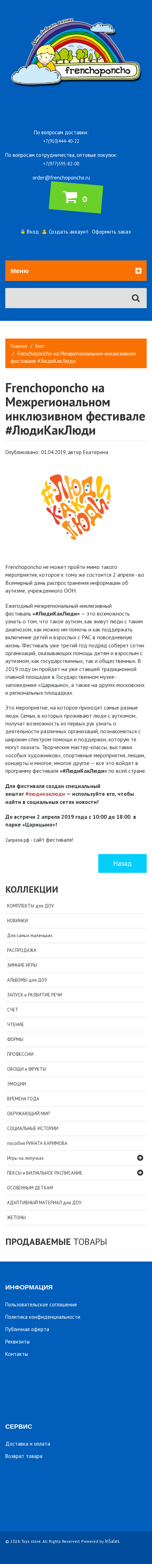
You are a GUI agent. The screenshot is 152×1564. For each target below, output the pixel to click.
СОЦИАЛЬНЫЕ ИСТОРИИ (32, 1128)
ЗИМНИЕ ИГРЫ (22, 965)
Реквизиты (17, 1341)
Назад (122, 863)
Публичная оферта (27, 1329)
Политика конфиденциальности (42, 1316)
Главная (19, 346)
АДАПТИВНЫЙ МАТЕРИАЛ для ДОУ (44, 1203)
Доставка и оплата (27, 1443)
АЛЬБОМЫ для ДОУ (27, 980)
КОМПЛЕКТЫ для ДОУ (30, 906)
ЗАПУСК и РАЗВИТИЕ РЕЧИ (34, 995)
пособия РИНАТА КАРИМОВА (37, 1143)
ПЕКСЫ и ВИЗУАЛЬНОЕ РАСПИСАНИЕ (44, 1173)
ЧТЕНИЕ (15, 1025)
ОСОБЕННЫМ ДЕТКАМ (30, 1188)
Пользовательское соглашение (41, 1304)
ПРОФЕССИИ (20, 1054)
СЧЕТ (12, 1010)
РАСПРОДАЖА (21, 950)
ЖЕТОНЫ (16, 1218)
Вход (33, 231)
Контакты (16, 1354)
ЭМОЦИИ (16, 1084)
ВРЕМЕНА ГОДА (23, 1099)
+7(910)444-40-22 (61, 141)
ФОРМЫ (15, 1039)
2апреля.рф (17, 840)
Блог (40, 346)
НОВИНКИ (17, 921)
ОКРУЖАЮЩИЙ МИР (28, 1114)
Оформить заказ (111, 231)
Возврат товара (23, 1456)
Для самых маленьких (30, 936)
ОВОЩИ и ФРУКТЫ (26, 1069)
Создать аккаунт (68, 231)
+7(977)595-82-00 (61, 164)
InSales (112, 1541)
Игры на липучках (25, 1158)
